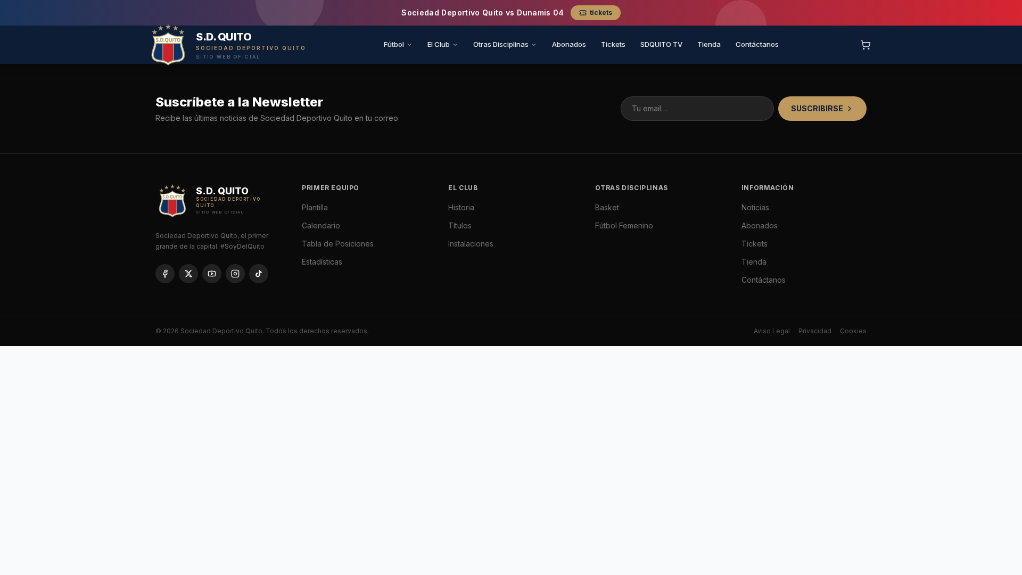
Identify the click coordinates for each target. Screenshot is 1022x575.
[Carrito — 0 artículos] (865, 44)
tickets (601, 13)
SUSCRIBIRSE (817, 108)
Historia (461, 207)
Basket (607, 207)
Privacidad (814, 331)
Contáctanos (757, 44)
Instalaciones (470, 243)
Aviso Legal (772, 331)
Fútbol (394, 44)
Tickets (613, 44)
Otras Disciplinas (501, 44)
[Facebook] (165, 273)
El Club (438, 44)
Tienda (709, 44)
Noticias (755, 207)
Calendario (321, 225)
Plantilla (315, 207)
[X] (188, 273)
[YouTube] (211, 273)
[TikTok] (258, 273)
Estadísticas (322, 261)
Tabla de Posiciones (338, 243)
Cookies (853, 331)
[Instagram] (235, 273)
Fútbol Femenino (624, 225)
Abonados (569, 44)
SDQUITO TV (661, 44)
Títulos (460, 225)
